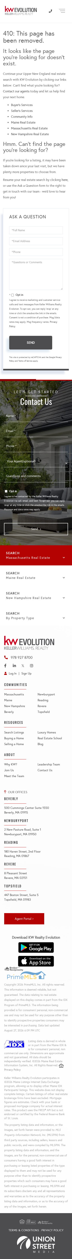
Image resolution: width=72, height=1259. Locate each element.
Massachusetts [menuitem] (14, 694)
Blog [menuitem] (40, 744)
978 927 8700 (22, 657)
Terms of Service (25, 361)
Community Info (22, 117)
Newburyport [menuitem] (46, 694)
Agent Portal (23, 919)
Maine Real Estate (23, 122)
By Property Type (20, 618)
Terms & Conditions (24, 1230)
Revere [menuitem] (42, 706)
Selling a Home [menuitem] (14, 744)
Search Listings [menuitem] (14, 732)
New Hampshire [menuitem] (14, 706)
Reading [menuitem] (43, 700)
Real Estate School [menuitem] (50, 738)
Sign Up (26, 673)
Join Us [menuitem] (9, 770)
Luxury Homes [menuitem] (47, 732)
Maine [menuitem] (8, 700)
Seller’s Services (22, 111)
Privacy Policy (12, 1069)
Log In (13, 673)
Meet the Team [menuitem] (14, 776)
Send (31, 342)
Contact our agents (16, 91)
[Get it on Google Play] (36, 947)
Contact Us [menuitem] (45, 770)
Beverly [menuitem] (9, 712)
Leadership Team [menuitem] (49, 764)
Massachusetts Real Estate (29, 128)
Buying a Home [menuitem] (14, 738)
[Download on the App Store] (36, 961)
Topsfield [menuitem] (44, 712)
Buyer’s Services (22, 105)
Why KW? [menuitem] (10, 764)
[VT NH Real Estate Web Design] (36, 1244)
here (65, 180)
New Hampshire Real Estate (30, 134)
